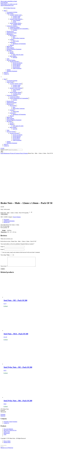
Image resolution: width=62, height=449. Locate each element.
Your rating (4, 255)
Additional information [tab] (9, 221)
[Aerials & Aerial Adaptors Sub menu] (22, 19)
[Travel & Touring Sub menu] (15, 60)
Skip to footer (13, 1)
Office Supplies (10, 47)
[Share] (4, 445)
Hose (14, 36)
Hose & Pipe (13, 35)
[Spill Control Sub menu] (16, 56)
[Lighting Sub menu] (14, 110)
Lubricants (12, 42)
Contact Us (6, 73)
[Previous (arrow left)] (1, 446)
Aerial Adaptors (16, 20)
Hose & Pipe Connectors (19, 38)
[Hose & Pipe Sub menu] (16, 105)
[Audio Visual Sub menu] (13, 82)
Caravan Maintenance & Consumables (19, 28)
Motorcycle (9, 46)
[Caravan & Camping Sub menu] (17, 26)
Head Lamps (16, 41)
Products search (4, 149)
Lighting (12, 39)
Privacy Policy (7, 441)
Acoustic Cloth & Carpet (16, 15)
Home (2, 153)
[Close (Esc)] (5, 445)
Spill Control (13, 56)
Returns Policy (7, 442)
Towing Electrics (17, 64)
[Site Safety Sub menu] (12, 121)
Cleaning (15, 30)
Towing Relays (16, 67)
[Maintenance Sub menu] (13, 34)
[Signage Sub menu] (14, 53)
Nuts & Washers (24, 153)
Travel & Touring (11, 60)
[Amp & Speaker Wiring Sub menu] (21, 23)
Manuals (12, 45)
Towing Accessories (17, 63)
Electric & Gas (10, 31)
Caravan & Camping (12, 26)
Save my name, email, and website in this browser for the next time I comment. (21, 252)
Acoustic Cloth (16, 17)
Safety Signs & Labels (18, 54)
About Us (6, 72)
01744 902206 (4, 2)
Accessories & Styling (12, 12)
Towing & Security (14, 61)
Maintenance (10, 34)
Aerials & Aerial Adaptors (16, 19)
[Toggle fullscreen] (2, 445)
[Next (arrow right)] (2, 446)
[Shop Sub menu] (6, 10)
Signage (12, 53)
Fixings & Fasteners (15, 153)
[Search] (2, 152)
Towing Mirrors (16, 65)
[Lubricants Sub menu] (15, 42)
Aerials (14, 21)
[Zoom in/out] (1, 445)
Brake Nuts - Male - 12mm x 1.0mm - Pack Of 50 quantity (15, 212)
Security (12, 52)
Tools (8, 58)
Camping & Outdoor (15, 27)
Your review (4, 266)
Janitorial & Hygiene (12, 32)
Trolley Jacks (7, 431)
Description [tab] (6, 219)
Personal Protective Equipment (14, 49)
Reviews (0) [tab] (6, 222)
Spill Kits (15, 57)
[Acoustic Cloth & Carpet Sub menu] (22, 15)
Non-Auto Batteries (8, 429)
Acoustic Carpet (16, 16)
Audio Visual (10, 13)
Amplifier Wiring (17, 24)
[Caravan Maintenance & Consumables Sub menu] (28, 98)
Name (2, 246)
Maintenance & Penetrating (19, 43)
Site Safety (9, 50)
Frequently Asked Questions (10, 421)
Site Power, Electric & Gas (10, 430)
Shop (5, 10)
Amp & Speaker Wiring (15, 23)
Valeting (9, 69)
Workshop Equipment (12, 71)
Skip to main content (5, 1)
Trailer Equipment (17, 68)
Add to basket (4, 214)
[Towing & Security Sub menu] (19, 133)
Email (2, 249)
